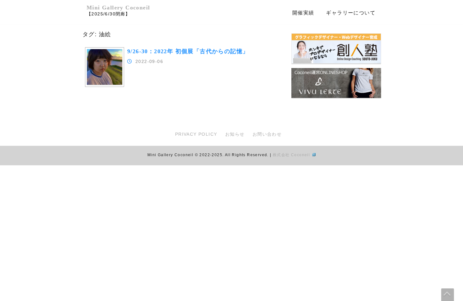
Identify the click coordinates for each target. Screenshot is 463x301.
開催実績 (303, 12)
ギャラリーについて (350, 12)
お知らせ (235, 134)
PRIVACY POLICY (196, 134)
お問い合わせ (267, 134)
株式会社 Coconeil (292, 155)
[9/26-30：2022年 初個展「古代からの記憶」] (104, 83)
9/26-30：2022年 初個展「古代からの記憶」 (188, 51)
